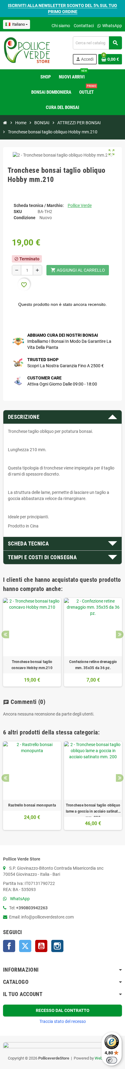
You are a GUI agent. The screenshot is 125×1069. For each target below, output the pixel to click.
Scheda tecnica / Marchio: (39, 205)
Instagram (57, 946)
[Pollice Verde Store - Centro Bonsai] (27, 50)
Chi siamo (61, 25)
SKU (18, 211)
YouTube (41, 946)
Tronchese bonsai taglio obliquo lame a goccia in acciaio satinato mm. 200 (93, 808)
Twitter (25, 946)
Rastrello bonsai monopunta (32, 805)
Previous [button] (5, 634)
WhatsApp (111, 25)
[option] (32, 642)
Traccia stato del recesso (62, 1021)
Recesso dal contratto (63, 1010)
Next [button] (119, 634)
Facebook (9, 946)
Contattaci (84, 25)
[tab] (62, 417)
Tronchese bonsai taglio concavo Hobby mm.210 (32, 665)
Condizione (24, 217)
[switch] (111, 1060)
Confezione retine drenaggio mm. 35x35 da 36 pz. (93, 665)
